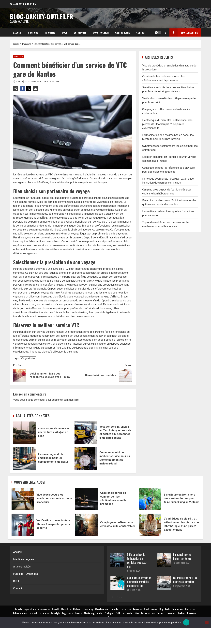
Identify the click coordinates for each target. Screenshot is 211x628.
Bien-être (66, 609)
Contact (141, 32)
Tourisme (50, 32)
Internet (33, 613)
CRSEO (17, 581)
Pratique (33, 32)
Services (171, 613)
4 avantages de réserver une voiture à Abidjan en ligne (24, 432)
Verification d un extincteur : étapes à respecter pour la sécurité (23, 525)
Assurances (44, 609)
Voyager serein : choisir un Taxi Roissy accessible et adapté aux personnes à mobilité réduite (86, 432)
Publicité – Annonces (25, 573)
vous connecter (36, 399)
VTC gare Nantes (28, 358)
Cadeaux (77, 609)
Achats (18, 609)
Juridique (44, 613)
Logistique (67, 613)
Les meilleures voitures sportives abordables (185, 580)
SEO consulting (189, 32)
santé (129, 613)
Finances (137, 609)
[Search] (165, 32)
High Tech (164, 609)
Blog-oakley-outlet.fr (41, 16)
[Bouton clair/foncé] (158, 32)
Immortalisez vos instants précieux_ (182, 557)
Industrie (190, 609)
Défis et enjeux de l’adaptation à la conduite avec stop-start (137, 560)
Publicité (120, 613)
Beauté (55, 609)
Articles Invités (22, 566)
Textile (181, 613)
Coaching (88, 609)
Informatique (20, 613)
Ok (186, 622)
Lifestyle (55, 613)
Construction (101, 32)
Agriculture (30, 609)
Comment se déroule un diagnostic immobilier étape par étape (139, 582)
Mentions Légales (23, 559)
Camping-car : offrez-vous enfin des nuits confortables (86, 525)
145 (118, 597)
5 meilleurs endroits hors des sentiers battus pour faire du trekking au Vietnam (150, 499)
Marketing (89, 613)
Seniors (161, 613)
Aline (18, 81)
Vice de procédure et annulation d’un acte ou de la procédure (23, 499)
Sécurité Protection (145, 613)
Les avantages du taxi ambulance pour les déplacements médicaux (24, 458)
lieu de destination (76, 312)
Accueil (17, 32)
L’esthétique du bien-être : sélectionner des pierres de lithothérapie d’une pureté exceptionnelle (167, 123)
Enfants (114, 609)
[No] (207, 622)
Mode (64, 32)
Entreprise (80, 32)
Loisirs (78, 613)
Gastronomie (122, 32)
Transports (18, 56)
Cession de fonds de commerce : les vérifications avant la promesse (86, 499)
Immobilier (177, 609)
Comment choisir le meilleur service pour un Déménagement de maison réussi (86, 458)
